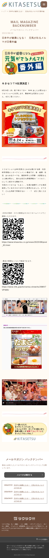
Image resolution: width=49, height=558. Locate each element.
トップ (3, 11)
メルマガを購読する (24, 475)
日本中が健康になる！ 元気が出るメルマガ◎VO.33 (29, 493)
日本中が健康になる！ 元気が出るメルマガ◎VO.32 (29, 499)
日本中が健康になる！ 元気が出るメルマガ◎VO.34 (29, 486)
